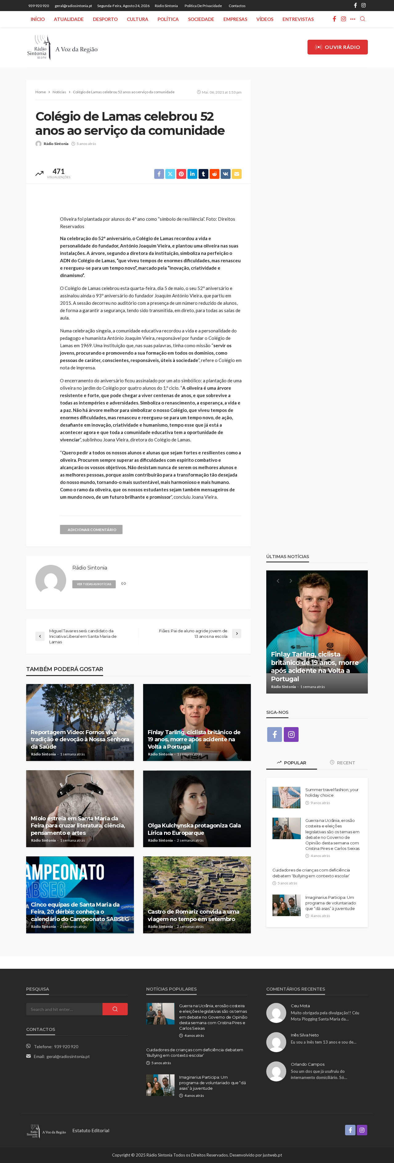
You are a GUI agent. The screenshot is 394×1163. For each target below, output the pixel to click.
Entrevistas (298, 19)
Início (38, 19)
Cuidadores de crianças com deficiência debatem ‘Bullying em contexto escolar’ (311, 872)
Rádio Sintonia (166, 5)
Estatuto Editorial (90, 1130)
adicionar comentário (92, 529)
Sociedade (201, 19)
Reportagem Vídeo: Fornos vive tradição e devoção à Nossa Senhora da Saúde (80, 739)
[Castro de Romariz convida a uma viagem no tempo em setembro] (197, 894)
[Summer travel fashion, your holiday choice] (286, 797)
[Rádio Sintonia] (62, 47)
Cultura (137, 19)
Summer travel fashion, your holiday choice (332, 792)
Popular (294, 763)
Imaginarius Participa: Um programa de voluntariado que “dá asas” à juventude (330, 903)
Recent (345, 763)
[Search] (362, 19)
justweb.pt (272, 1155)
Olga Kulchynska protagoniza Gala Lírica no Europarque (194, 829)
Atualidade (69, 19)
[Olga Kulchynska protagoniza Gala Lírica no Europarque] (197, 808)
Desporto (105, 19)
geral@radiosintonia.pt (68, 1056)
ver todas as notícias (94, 584)
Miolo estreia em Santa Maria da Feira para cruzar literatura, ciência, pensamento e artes (78, 825)
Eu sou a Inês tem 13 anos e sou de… (323, 1042)
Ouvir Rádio (342, 47)
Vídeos (264, 19)
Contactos (237, 5)
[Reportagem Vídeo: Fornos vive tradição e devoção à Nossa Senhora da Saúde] (80, 722)
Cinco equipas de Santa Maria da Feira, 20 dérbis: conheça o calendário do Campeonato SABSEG (80, 912)
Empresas (235, 19)
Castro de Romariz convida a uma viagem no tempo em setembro (193, 915)
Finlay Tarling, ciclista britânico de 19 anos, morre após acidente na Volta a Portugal (194, 739)
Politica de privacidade (203, 5)
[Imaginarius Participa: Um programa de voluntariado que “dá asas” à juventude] (286, 905)
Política (168, 19)
